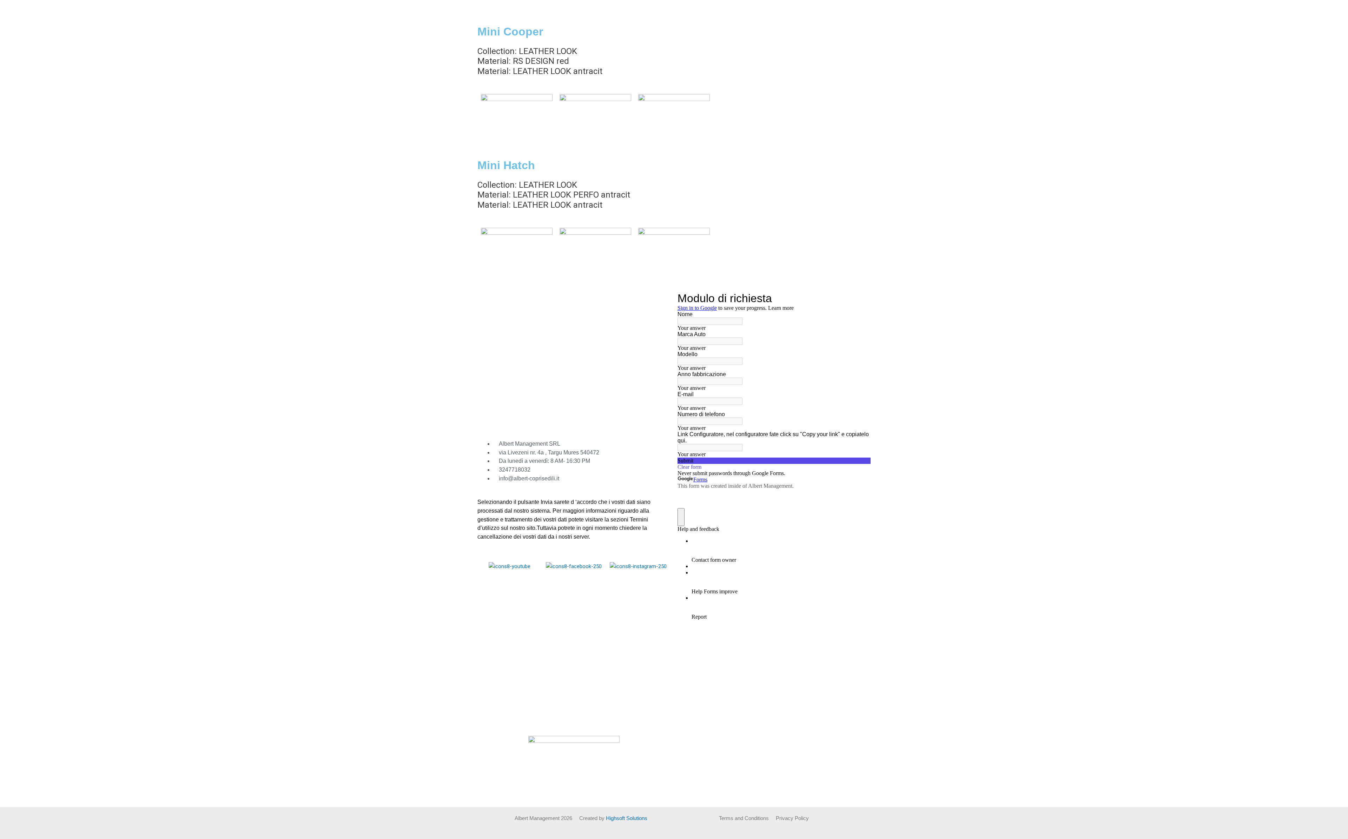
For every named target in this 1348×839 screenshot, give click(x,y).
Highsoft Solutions (626, 818)
